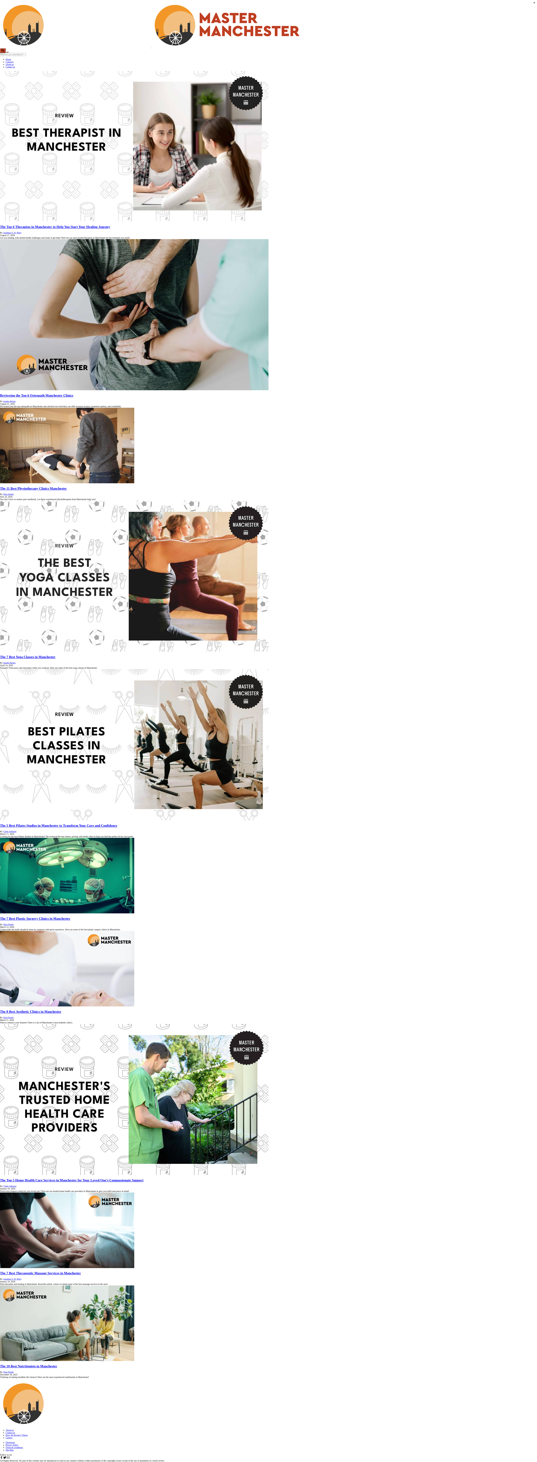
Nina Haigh (8, 494)
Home (8, 59)
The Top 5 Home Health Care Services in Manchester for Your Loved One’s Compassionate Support (71, 1180)
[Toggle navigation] (7, 52)
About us (10, 64)
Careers (9, 1438)
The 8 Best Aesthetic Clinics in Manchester (30, 1011)
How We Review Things (17, 1435)
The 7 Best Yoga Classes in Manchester (28, 657)
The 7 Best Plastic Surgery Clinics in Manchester (35, 918)
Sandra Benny (9, 401)
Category (10, 62)
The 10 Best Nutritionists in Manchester (28, 1366)
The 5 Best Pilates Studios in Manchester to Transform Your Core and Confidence (58, 825)
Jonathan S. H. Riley (12, 233)
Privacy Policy (12, 1445)
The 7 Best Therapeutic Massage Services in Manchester (40, 1273)
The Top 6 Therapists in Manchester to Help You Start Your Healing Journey (55, 227)
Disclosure (10, 1442)
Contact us (10, 67)
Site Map (10, 1450)
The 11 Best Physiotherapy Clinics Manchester (33, 488)
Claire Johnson (9, 831)
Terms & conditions (14, 1447)
